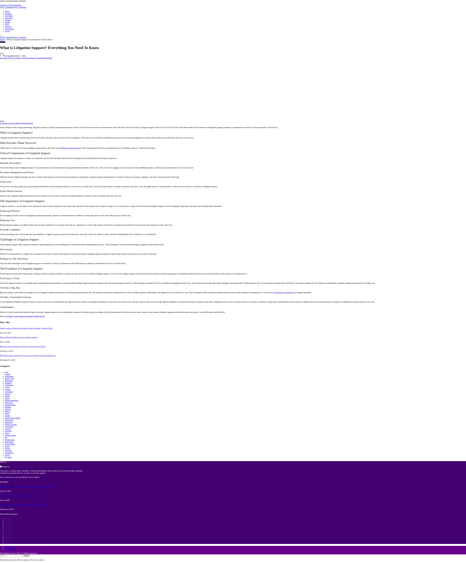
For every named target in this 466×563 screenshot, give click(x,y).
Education (9, 18)
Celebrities (9, 16)
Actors (7, 387)
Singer (7, 398)
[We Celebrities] (13, 7)
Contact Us (9, 547)
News (7, 25)
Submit (26, 556)
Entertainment (10, 405)
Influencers (9, 420)
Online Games (10, 435)
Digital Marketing (11, 400)
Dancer (7, 394)
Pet (6, 438)
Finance (8, 409)
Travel (7, 31)
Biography (9, 381)
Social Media (10, 444)
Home (7, 11)
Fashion (8, 20)
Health (7, 22)
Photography (10, 440)
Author (7, 374)
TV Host (8, 457)
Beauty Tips (9, 379)
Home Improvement (12, 418)
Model (7, 396)
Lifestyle (8, 27)
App (6, 372)
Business (8, 14)
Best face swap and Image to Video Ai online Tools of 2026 (22, 346)
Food (7, 414)
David (9, 56)
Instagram (8, 422)
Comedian (9, 392)
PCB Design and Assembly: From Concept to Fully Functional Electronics (28, 356)
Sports (7, 446)
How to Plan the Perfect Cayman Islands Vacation (18, 337)
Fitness (7, 411)
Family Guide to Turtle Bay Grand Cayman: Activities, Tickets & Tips (26, 328)
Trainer (7, 449)
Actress (8, 390)
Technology (9, 29)
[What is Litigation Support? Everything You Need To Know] (46, 119)
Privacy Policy (10, 549)
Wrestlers (8, 451)
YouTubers (9, 427)
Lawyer (8, 429)
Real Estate (9, 442)
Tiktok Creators (11, 424)
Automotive (9, 376)
